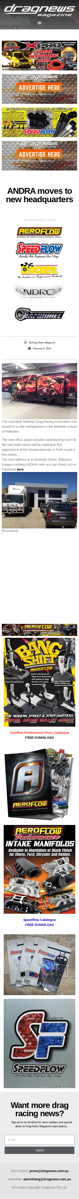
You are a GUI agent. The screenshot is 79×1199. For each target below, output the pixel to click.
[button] (40, 23)
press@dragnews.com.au (48, 1171)
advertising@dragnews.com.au (47, 1179)
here (20, 469)
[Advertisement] (39, 576)
